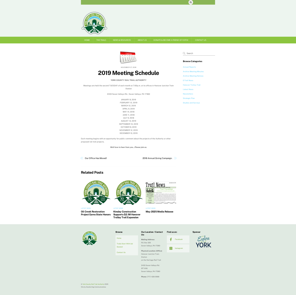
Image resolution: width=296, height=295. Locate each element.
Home (87, 40)
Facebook (178, 239)
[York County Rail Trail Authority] (94, 34)
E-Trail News (188, 80)
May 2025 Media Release (159, 211)
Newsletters (188, 94)
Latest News (86, 208)
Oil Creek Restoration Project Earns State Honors (96, 213)
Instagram (178, 248)
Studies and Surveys (191, 103)
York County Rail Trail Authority (93, 284)
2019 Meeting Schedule (128, 72)
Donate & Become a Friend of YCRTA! (170, 40)
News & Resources (122, 40)
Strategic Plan (189, 98)
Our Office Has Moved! (96, 158)
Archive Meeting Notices (193, 76)
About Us (142, 40)
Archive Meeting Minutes (193, 71)
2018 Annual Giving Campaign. (157, 158)
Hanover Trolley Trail (191, 85)
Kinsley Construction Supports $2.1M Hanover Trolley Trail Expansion (126, 214)
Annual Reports (189, 67)
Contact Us (200, 40)
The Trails (101, 40)
